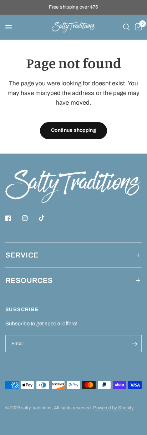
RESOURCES (29, 280)
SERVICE (22, 255)
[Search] (126, 27)
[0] (137, 27)
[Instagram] (30, 218)
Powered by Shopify (113, 407)
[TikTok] (47, 218)
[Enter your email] (134, 343)
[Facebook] (13, 218)
